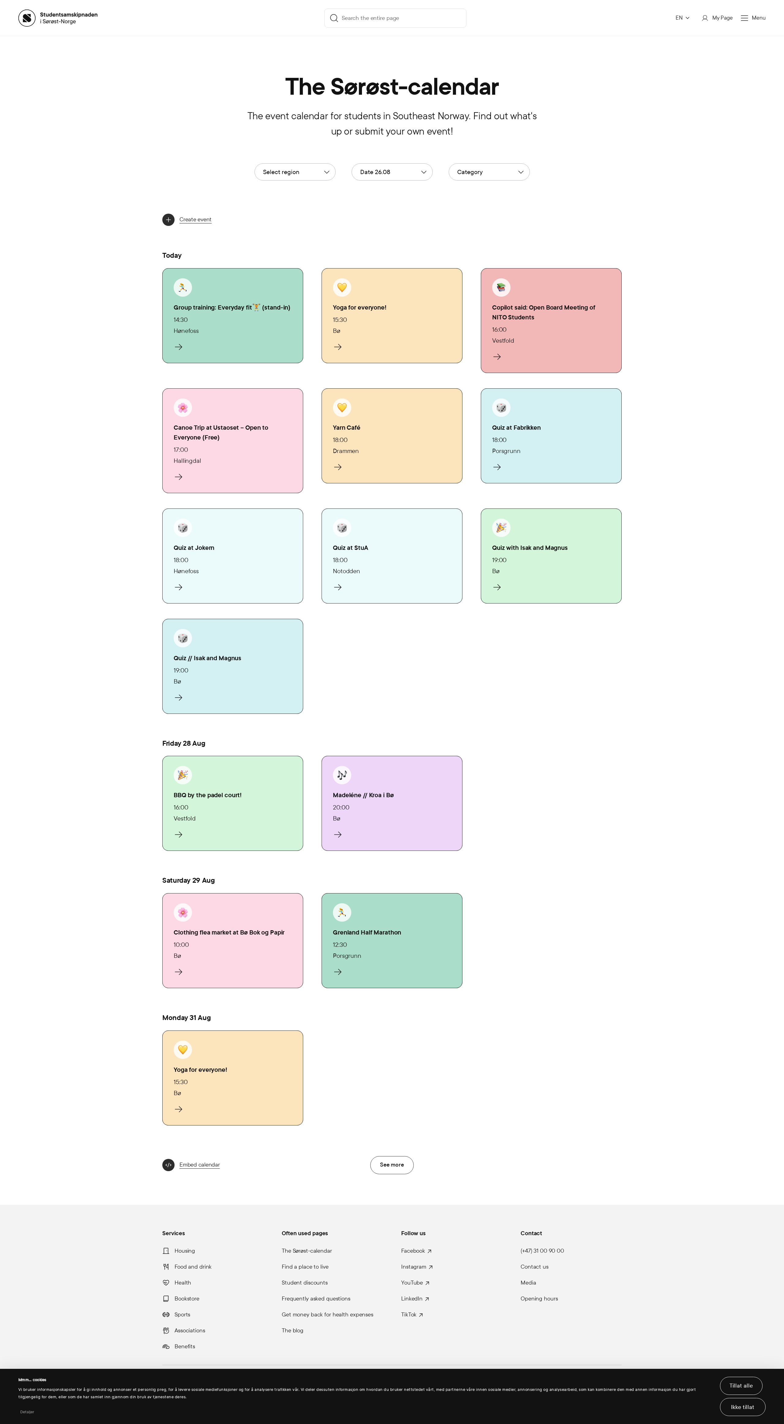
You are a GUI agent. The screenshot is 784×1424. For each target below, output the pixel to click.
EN (679, 18)
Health (183, 1282)
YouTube (412, 1282)
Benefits (185, 1346)
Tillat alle (741, 1385)
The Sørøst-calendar (307, 1250)
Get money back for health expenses (327, 1314)
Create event (195, 219)
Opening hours (539, 1298)
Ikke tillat (742, 1407)
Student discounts (305, 1282)
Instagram (413, 1266)
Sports (182, 1314)
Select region (281, 172)
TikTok (409, 1314)
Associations (190, 1330)
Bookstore (187, 1298)
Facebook (413, 1250)
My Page (722, 18)
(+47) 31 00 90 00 (542, 1250)
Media (528, 1282)
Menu (759, 18)
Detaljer (27, 1412)
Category (470, 172)
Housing (185, 1250)
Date (375, 172)
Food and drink (193, 1266)
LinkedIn (412, 1298)
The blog (292, 1330)
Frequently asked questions (316, 1298)
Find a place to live (305, 1266)
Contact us (534, 1266)
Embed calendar (199, 1164)
